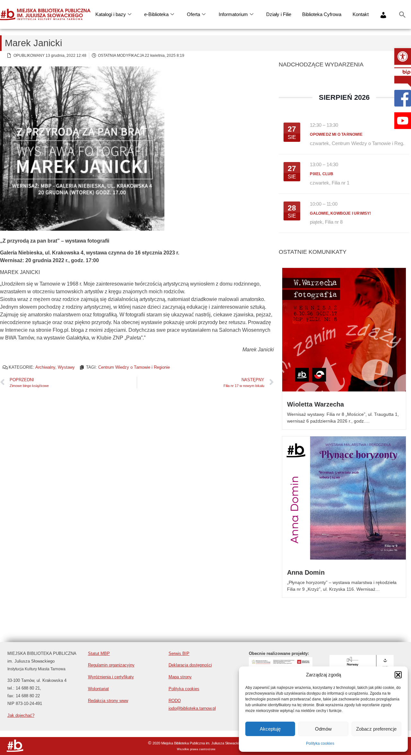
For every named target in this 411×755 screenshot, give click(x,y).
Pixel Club (321, 174)
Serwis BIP (179, 653)
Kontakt (361, 14)
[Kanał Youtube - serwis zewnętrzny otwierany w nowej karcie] (402, 120)
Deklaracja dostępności (190, 665)
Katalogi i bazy (110, 14)
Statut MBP (99, 653)
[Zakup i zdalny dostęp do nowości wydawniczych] (280, 664)
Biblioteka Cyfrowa (321, 14)
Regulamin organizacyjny (111, 665)
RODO (175, 700)
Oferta (193, 14)
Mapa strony (180, 676)
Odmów (323, 729)
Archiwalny (45, 367)
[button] (402, 56)
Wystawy (66, 367)
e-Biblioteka (156, 14)
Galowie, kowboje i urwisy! (340, 213)
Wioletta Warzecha (315, 404)
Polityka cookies (320, 743)
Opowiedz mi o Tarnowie (336, 134)
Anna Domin (306, 572)
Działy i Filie (278, 14)
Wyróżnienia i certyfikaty (111, 676)
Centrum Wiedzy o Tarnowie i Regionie (134, 367)
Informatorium (233, 14)
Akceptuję (270, 729)
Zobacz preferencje (376, 729)
